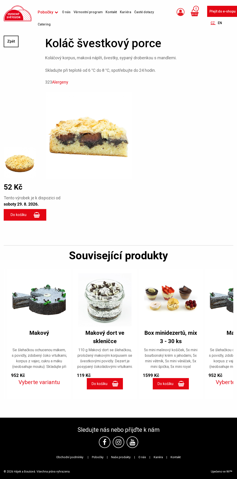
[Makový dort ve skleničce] (105, 299)
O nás (142, 457)
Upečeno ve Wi (220, 471)
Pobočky (97, 457)
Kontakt (176, 457)
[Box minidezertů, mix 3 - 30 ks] (171, 299)
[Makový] (39, 299)
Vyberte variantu (39, 382)
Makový (39, 333)
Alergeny (60, 82)
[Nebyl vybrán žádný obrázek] (20, 160)
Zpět (11, 41)
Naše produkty (121, 457)
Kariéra (158, 457)
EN (220, 23)
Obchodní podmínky (69, 457)
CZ (213, 23)
